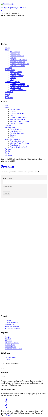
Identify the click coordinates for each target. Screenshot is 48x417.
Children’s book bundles (18, 60)
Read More (10, 415)
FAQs (12, 80)
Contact (8, 339)
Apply (7, 359)
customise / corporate (12, 82)
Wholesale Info (10, 357)
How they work (15, 74)
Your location (7, 178)
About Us (8, 320)
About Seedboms (16, 72)
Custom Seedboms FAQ (18, 90)
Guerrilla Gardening (17, 76)
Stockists (13, 78)
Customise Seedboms (17, 84)
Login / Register (19, 8)
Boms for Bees (15, 54)
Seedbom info (10, 70)
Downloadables (15, 88)
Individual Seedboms (17, 62)
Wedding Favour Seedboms (19, 64)
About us (8, 68)
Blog (7, 96)
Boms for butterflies (17, 56)
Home (7, 48)
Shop (7, 50)
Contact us (9, 98)
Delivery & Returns (12, 343)
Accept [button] (3, 415)
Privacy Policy (10, 347)
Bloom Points (10, 345)
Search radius (7, 187)
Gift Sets (13, 58)
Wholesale (9, 92)
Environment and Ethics (13, 349)
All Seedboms (15, 52)
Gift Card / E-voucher (17, 66)
